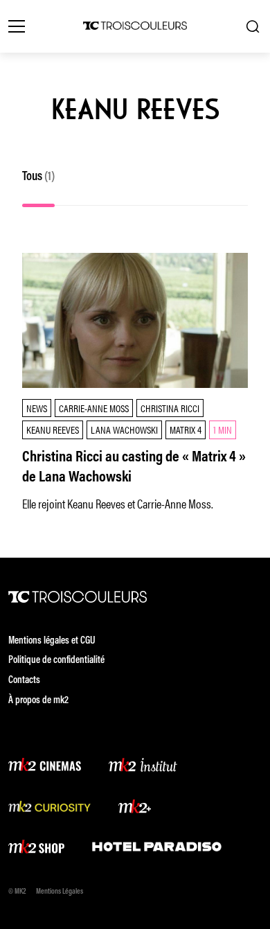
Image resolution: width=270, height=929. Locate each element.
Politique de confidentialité (56, 660)
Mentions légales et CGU (52, 641)
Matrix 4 (185, 429)
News (36, 407)
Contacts (24, 680)
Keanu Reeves (52, 429)
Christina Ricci (170, 407)
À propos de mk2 (38, 701)
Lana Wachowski (124, 429)
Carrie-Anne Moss (94, 407)
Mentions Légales (59, 892)
